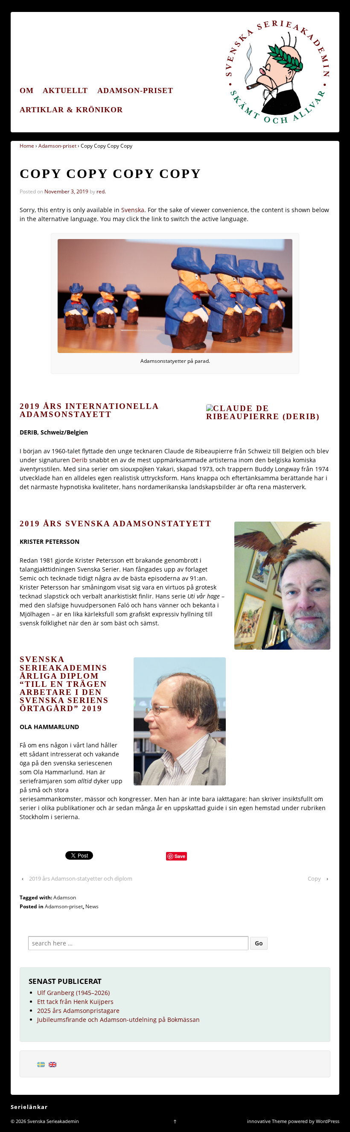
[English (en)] (52, 1064)
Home (27, 145)
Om (27, 90)
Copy (314, 878)
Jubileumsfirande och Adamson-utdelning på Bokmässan (118, 1019)
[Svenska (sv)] (41, 1064)
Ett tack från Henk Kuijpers (75, 1002)
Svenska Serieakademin (52, 1121)
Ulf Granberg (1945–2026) (73, 993)
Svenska (132, 210)
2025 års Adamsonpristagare (78, 1011)
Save (180, 856)
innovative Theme (267, 1121)
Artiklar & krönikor (71, 109)
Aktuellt (65, 90)
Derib (80, 460)
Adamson (64, 897)
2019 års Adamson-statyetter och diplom (80, 878)
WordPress (327, 1121)
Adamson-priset (135, 90)
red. (101, 191)
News (92, 906)
